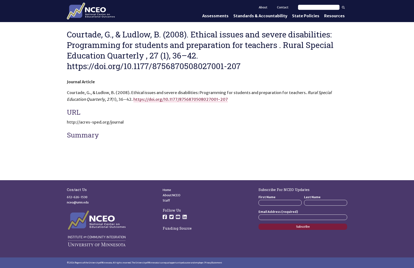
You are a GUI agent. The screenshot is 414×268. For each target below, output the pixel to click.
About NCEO (171, 195)
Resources (334, 15)
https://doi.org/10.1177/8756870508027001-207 (180, 99)
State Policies (305, 15)
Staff (166, 200)
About (263, 7)
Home (167, 190)
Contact (282, 7)
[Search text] (319, 7)
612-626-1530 (77, 197)
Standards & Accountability (260, 15)
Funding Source (177, 228)
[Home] (91, 11)
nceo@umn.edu (78, 202)
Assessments (215, 15)
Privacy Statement (213, 263)
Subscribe (303, 226)
